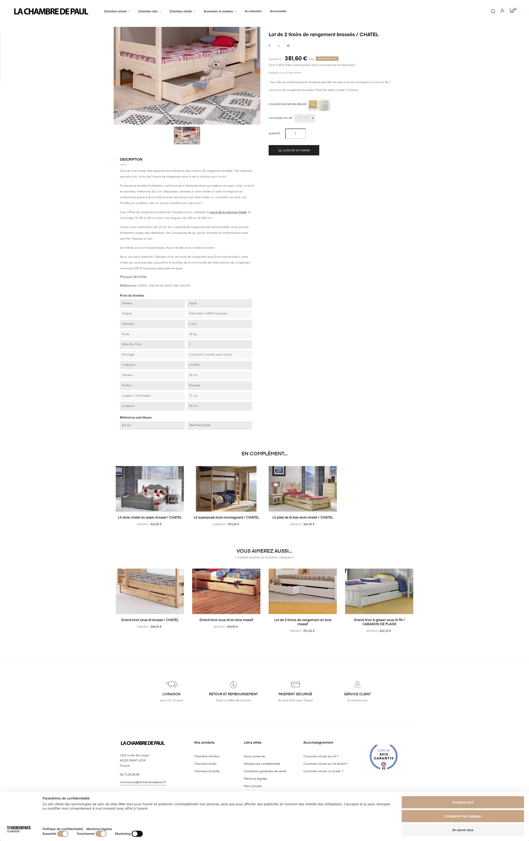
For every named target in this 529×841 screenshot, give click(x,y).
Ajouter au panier (296, 150)
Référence (128, 285)
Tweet (278, 46)
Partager (269, 46)
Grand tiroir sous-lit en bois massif (226, 620)
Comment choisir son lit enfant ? (325, 763)
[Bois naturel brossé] (324, 104)
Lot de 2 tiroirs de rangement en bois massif (302, 622)
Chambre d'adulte (206, 771)
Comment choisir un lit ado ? (323, 771)
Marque (126, 277)
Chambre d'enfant (206, 756)
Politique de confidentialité (262, 763)
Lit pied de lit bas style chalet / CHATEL (302, 517)
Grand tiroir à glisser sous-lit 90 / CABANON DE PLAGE (379, 622)
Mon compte (252, 786)
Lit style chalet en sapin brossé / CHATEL (150, 517)
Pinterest (288, 46)
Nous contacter (254, 756)
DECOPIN (140, 277)
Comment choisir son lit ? (320, 756)
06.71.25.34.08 (129, 774)
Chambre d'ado (205, 763)
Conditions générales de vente (265, 771)
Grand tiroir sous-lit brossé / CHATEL (150, 620)
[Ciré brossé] (313, 104)
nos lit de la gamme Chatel (228, 212)
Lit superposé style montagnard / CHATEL (226, 517)
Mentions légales (255, 778)
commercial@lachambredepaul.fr (143, 782)
